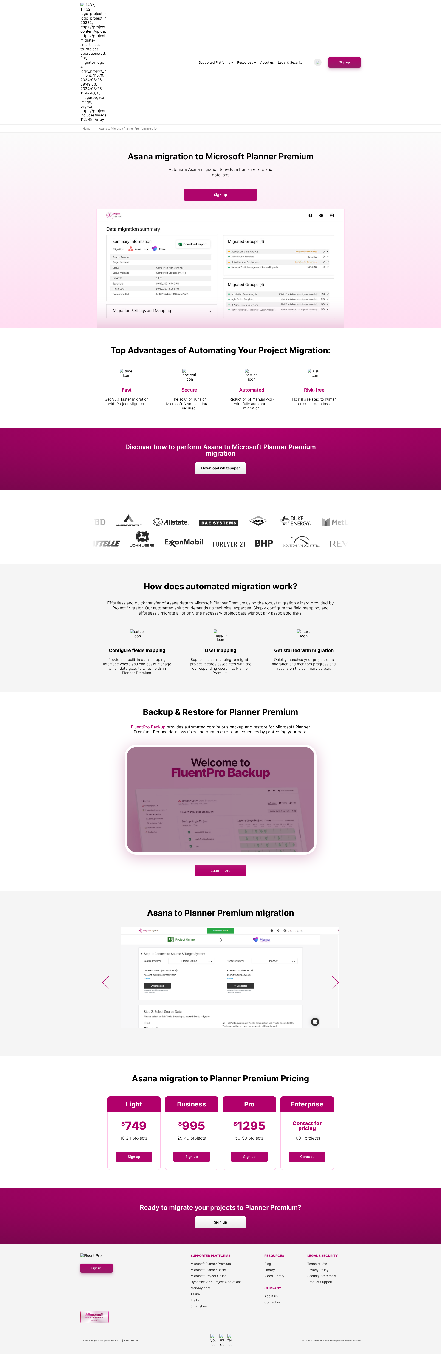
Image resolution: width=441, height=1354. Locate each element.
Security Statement (321, 1276)
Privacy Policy (317, 1270)
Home (86, 128)
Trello (195, 1300)
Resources (245, 62)
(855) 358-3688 (132, 1340)
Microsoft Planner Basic (208, 1270)
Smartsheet (199, 1306)
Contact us (272, 1302)
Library (269, 1270)
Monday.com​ (200, 1288)
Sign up (344, 62)
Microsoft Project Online (208, 1276)
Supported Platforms (214, 62)
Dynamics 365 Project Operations (216, 1282)
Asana (195, 1294)
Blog (267, 1264)
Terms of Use (317, 1264)
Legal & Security (290, 62)
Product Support (319, 1282)
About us (267, 62)
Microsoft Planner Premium (211, 1264)
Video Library (274, 1276)
